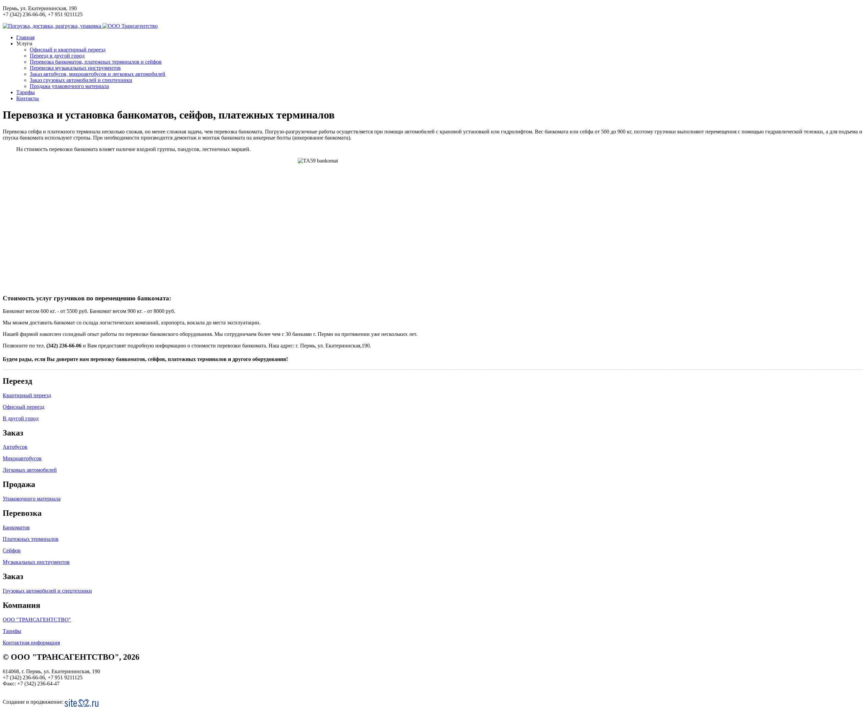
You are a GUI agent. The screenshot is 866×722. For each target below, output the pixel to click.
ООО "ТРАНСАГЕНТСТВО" (37, 619)
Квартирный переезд (27, 395)
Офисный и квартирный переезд (68, 49)
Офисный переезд (23, 407)
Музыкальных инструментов (36, 562)
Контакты (27, 98)
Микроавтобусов (22, 458)
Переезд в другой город (57, 56)
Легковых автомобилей (30, 470)
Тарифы (25, 92)
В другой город (21, 418)
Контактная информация (31, 642)
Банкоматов (16, 527)
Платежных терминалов (31, 539)
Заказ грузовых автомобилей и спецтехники (81, 80)
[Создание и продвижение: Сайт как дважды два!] (81, 703)
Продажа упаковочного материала (69, 86)
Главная (25, 37)
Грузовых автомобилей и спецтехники (47, 591)
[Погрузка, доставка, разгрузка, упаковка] (52, 26)
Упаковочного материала (32, 499)
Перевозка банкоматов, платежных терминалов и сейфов (96, 62)
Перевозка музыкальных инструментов (75, 68)
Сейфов (12, 550)
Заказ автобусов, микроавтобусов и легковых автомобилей (97, 74)
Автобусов (15, 447)
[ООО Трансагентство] (130, 26)
